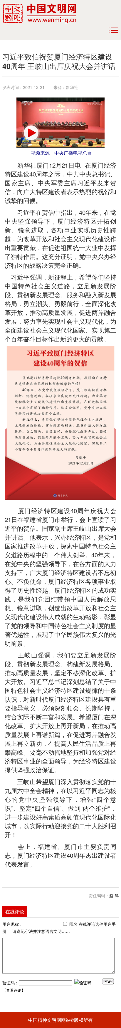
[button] (31, 133)
